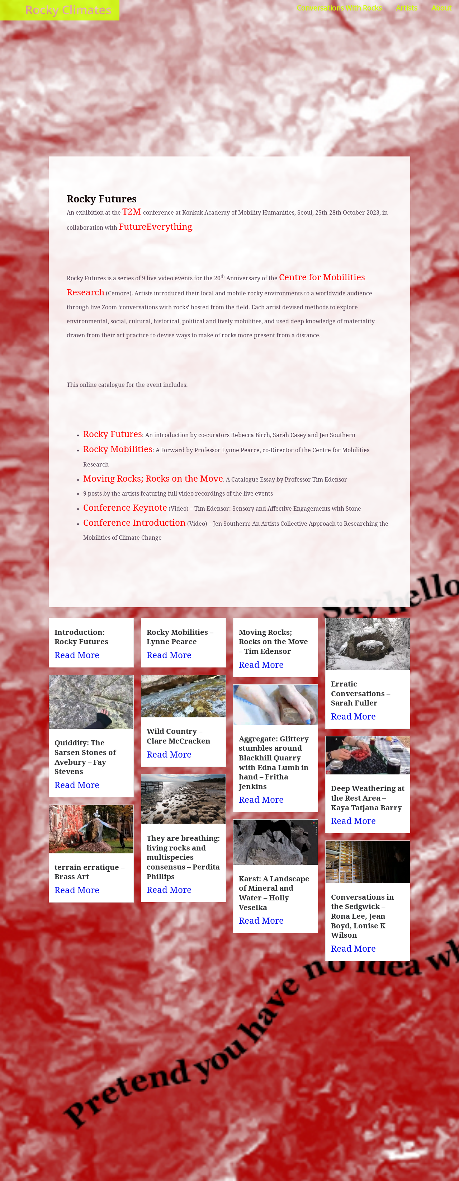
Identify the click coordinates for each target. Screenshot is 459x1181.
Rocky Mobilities (117, 449)
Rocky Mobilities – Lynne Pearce (180, 637)
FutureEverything (155, 226)
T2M (132, 211)
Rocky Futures (112, 434)
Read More (77, 655)
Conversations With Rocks (339, 8)
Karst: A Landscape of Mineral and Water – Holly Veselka (274, 892)
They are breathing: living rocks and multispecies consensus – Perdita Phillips (183, 857)
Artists (406, 8)
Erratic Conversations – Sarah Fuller (360, 693)
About (442, 8)
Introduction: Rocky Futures (81, 637)
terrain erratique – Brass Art (89, 872)
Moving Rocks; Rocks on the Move (153, 478)
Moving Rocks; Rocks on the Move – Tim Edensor (273, 641)
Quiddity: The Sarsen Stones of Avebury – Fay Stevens (85, 756)
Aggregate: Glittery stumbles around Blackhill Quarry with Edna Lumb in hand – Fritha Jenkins (274, 762)
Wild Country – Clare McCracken (178, 736)
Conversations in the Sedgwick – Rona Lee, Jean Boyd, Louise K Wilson (362, 916)
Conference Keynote (125, 507)
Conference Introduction (134, 522)
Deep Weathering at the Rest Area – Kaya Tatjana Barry (367, 797)
